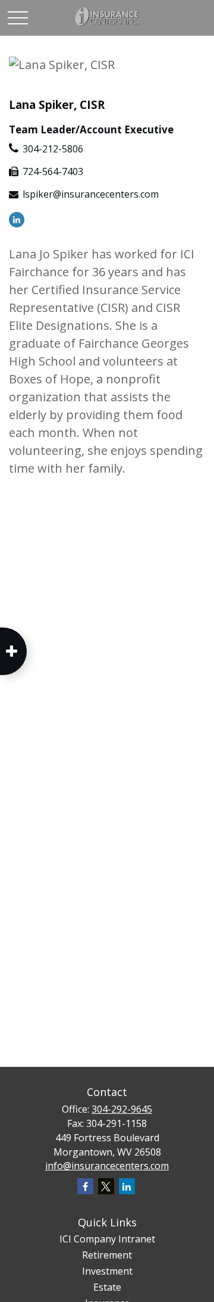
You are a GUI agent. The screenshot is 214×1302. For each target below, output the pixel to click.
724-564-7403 (53, 171)
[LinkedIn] (16, 218)
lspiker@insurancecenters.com (91, 194)
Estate (107, 1287)
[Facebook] (85, 1186)
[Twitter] (106, 1186)
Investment (107, 1271)
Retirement (107, 1255)
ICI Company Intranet (107, 1238)
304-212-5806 (53, 148)
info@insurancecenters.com (107, 1165)
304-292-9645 (122, 1109)
